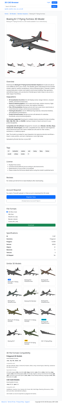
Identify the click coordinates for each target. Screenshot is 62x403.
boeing (35, 151)
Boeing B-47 (11, 341)
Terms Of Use (11, 402)
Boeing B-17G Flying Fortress (30, 343)
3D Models (13, 14)
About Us (4, 402)
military (16, 154)
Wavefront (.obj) (13, 217)
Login (48, 2)
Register (54, 2)
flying (41, 151)
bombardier (15, 151)
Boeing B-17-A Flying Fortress (30, 320)
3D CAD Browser (12, 2)
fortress (47, 151)
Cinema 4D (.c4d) (13, 221)
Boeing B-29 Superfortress (45, 280)
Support (27, 402)
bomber (23, 154)
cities (14, 9)
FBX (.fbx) (11, 214)
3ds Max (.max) (12, 212)
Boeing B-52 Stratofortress (28, 280)
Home (6, 14)
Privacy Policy (20, 402)
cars (18, 9)
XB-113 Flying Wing (46, 341)
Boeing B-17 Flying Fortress (13, 282)
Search (54, 6)
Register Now (31, 197)
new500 (11, 9)
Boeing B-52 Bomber (30, 301)
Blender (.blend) (12, 219)
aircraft (21, 9)
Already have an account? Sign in (31, 201)
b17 (8, 151)
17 (28, 154)
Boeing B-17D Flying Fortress (13, 320)
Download (31, 225)
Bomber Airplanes (23, 14)
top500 (6, 9)
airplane (23, 151)
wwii (29, 151)
